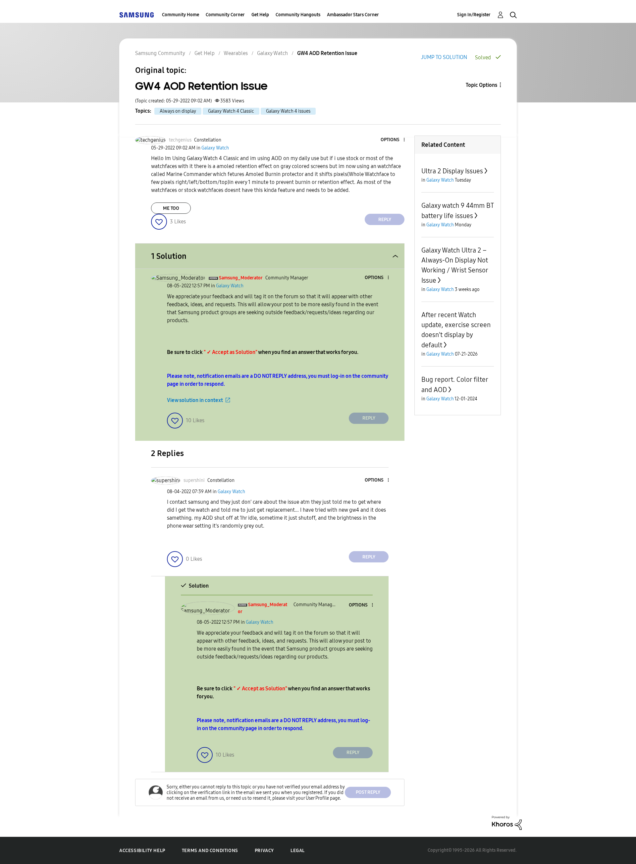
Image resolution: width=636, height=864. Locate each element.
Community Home (180, 15)
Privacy (264, 850)
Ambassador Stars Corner (353, 15)
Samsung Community (160, 53)
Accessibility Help (142, 850)
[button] (393, 140)
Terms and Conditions (210, 850)
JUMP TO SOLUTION (444, 57)
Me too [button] (171, 208)
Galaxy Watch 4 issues (288, 111)
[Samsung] (136, 15)
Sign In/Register (474, 15)
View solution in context (195, 400)
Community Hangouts (298, 15)
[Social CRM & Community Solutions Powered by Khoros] (507, 822)
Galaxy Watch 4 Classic (231, 111)
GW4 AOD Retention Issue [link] (327, 53)
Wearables (236, 53)
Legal (298, 850)
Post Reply (368, 792)
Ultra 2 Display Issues (452, 171)
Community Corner (225, 15)
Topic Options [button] (481, 85)
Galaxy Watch (272, 53)
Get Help (260, 15)
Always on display (178, 111)
